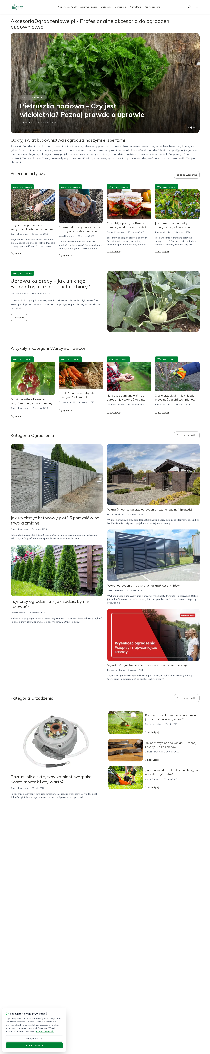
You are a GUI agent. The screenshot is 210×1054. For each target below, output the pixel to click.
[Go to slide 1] (188, 127)
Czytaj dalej (19, 317)
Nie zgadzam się (34, 1038)
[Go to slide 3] (194, 127)
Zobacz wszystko (186, 174)
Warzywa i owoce (88, 7)
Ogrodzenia (120, 7)
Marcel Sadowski (67, 236)
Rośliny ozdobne (152, 7)
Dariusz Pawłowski (19, 234)
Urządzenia (106, 7)
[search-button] (189, 6)
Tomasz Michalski (28, 122)
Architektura (135, 7)
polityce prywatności (44, 1031)
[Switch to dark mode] (197, 6)
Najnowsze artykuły (67, 7)
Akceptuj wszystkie (34, 1045)
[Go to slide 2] (191, 128)
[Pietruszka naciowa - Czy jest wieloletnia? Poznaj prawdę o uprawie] (105, 83)
